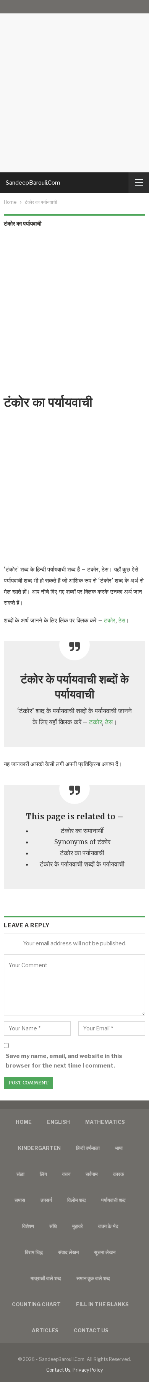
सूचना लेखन (104, 1252)
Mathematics (105, 1122)
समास (20, 1200)
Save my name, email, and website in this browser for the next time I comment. (64, 1061)
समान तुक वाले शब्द (93, 1278)
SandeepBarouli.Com (33, 182)
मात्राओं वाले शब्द (46, 1278)
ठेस (121, 620)
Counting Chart (36, 1304)
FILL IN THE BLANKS (102, 1304)
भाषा (119, 1148)
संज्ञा (20, 1174)
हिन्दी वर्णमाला (88, 1148)
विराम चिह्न (34, 1252)
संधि (53, 1226)
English (58, 1122)
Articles (45, 1330)
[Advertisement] (74, 86)
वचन (66, 1174)
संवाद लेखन (68, 1252)
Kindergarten (39, 1148)
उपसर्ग (46, 1200)
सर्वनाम (92, 1174)
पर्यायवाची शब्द (113, 1200)
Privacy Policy (88, 1370)
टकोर (109, 620)
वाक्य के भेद (108, 1226)
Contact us (91, 1330)
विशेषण (28, 1226)
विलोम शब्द (76, 1200)
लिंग (43, 1174)
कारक (118, 1174)
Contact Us (58, 1370)
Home (24, 1122)
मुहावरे (77, 1226)
